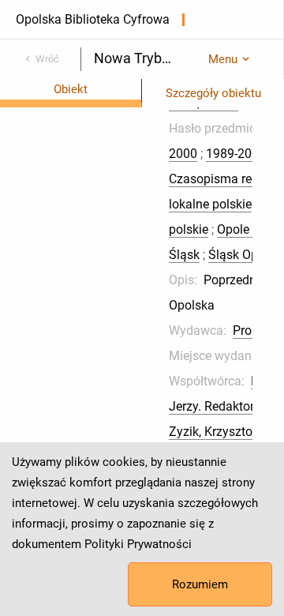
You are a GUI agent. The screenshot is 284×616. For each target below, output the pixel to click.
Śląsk (184, 254)
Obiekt (71, 89)
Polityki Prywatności (138, 544)
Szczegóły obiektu (213, 93)
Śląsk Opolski (246, 254)
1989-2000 (236, 153)
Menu (222, 59)
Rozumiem (200, 584)
